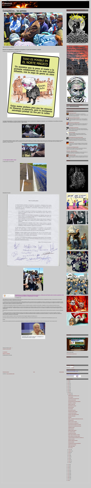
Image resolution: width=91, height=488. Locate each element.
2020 (68, 389)
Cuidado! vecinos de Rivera (72, 444)
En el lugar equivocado (72, 132)
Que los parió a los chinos (72, 410)
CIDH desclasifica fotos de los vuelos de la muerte (76, 137)
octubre (69, 449)
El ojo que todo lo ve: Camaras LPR (73, 423)
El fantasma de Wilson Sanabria (72, 411)
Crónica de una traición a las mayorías (74, 117)
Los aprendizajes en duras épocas (73, 127)
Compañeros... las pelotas (15, 11)
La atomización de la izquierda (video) (73, 398)
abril (69, 458)
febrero (69, 461)
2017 (68, 464)
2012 (68, 471)
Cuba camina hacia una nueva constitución (74, 401)
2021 (68, 387)
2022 (68, 386)
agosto (69, 452)
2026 (68, 380)
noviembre (70, 394)
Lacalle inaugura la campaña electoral (74, 122)
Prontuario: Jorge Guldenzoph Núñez (73, 414)
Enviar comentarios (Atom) (10, 373)
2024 (68, 383)
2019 (68, 390)
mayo (69, 456)
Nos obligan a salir (71, 142)
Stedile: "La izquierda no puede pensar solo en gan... (75, 418)
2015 (68, 467)
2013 (68, 470)
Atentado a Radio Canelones (72, 430)
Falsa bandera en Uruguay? (72, 405)
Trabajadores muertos (71, 427)
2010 (68, 474)
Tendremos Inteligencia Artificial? (73, 440)
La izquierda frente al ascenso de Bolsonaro (74, 443)
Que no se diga (70, 447)
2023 (68, 384)
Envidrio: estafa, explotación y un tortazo (74, 434)
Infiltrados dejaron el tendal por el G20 (73, 395)
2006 (68, 480)
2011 (68, 473)
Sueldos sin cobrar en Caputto (72, 421)
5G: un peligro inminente (71, 431)
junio (69, 455)
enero (69, 462)
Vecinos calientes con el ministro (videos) (74, 436)
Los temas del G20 (71, 420)
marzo (69, 459)
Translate (72, 367)
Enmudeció (69, 417)
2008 (68, 477)
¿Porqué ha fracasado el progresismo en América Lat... (76, 437)
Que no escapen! (70, 397)
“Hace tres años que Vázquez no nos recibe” (74, 424)
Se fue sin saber (70, 408)
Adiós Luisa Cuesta (71, 407)
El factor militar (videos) (71, 446)
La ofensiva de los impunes (72, 433)
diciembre (69, 393)
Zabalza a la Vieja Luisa (71, 404)
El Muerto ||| (7, 3)
